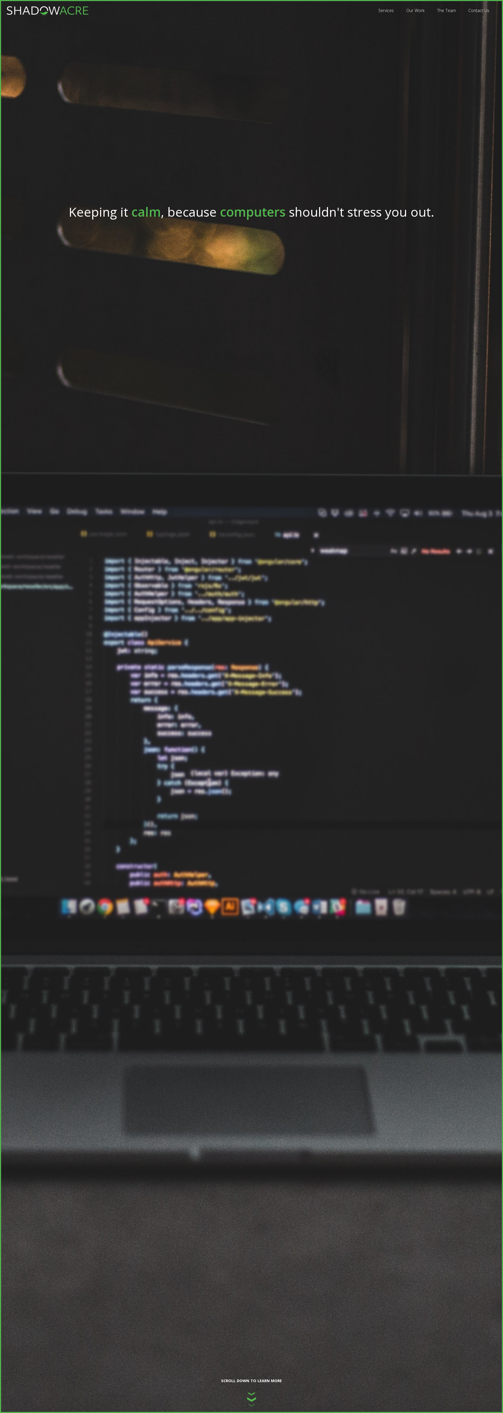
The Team (446, 10)
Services (386, 10)
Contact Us (478, 10)
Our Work (415, 10)
